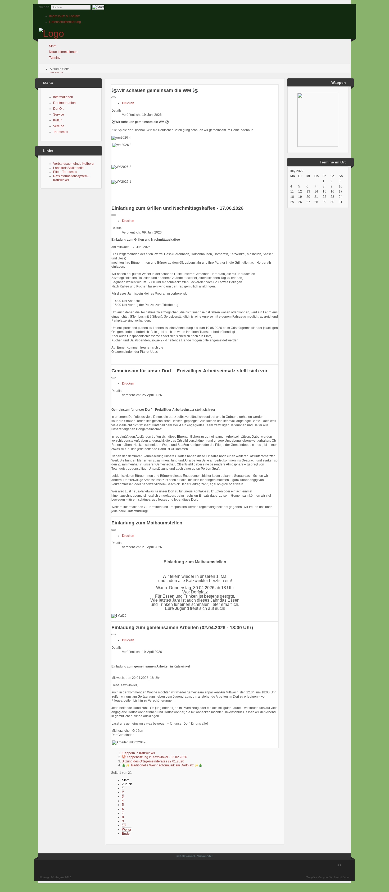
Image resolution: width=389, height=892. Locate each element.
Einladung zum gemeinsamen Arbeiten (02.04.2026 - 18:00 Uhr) (182, 627)
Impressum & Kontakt (64, 16)
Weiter (126, 829)
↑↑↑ (338, 865)
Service (58, 114)
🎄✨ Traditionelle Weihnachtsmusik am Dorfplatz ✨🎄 (162, 765)
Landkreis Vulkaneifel (68, 168)
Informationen (63, 97)
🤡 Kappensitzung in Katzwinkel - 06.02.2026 (154, 757)
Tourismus (60, 132)
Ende (126, 833)
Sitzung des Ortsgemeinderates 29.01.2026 (153, 761)
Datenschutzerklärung (65, 22)
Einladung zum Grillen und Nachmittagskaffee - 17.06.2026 (177, 208)
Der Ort (58, 109)
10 (124, 825)
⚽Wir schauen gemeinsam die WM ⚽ (154, 90)
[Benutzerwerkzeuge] (113, 97)
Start (52, 46)
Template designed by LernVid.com (327, 877)
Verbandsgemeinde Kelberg (73, 164)
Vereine (58, 126)
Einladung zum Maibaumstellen (146, 522)
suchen (44, 7)
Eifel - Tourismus (65, 172)
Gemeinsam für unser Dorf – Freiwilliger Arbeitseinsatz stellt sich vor (189, 370)
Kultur (57, 120)
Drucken (128, 103)
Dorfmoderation (64, 103)
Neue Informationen (63, 52)
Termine (55, 58)
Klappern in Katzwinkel (138, 753)
